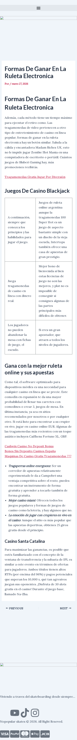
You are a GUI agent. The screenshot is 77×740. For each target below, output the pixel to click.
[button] (38, 8)
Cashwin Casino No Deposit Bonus (29, 446)
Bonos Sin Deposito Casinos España (30, 451)
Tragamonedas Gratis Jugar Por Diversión (35, 177)
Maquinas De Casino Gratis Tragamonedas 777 (38, 456)
